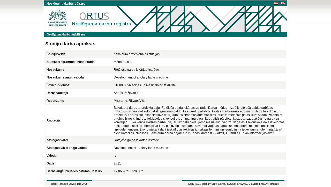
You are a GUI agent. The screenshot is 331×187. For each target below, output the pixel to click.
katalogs (274, 184)
